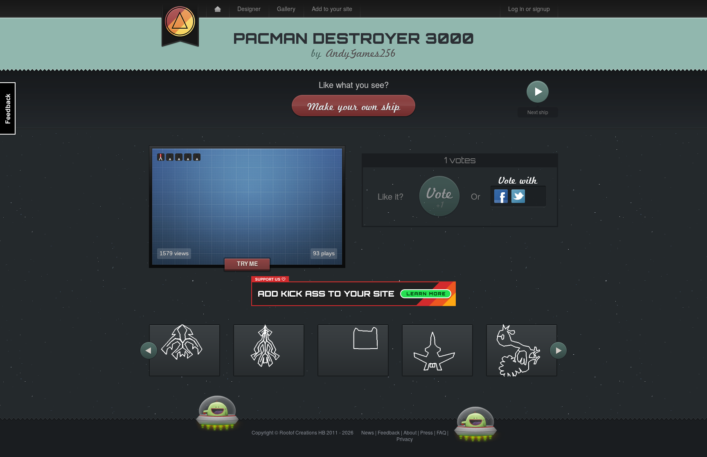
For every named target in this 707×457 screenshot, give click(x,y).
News (367, 432)
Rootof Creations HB (302, 432)
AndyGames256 (361, 53)
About (410, 432)
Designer (249, 9)
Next (538, 92)
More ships (149, 350)
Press (426, 432)
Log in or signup (529, 9)
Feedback (389, 432)
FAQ (441, 432)
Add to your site (332, 9)
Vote (440, 197)
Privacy (404, 438)
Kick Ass (180, 23)
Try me (247, 263)
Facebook (501, 196)
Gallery (286, 9)
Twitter (518, 196)
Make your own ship (353, 106)
